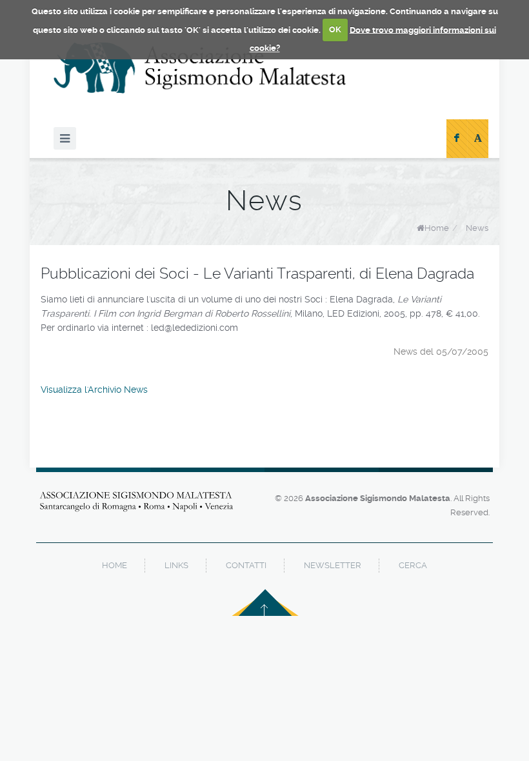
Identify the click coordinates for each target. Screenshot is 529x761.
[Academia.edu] (478, 138)
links (176, 565)
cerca (413, 565)
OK (335, 29)
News (477, 228)
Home (436, 228)
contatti (246, 565)
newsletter (332, 565)
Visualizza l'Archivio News (94, 389)
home (114, 565)
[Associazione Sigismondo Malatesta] (200, 68)
